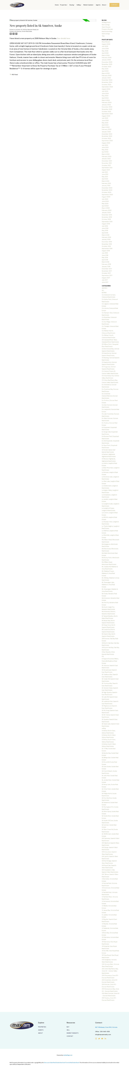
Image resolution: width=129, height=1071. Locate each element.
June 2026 (105, 48)
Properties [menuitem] (63, 5)
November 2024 (107, 82)
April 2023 (105, 125)
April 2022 (105, 152)
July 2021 (105, 172)
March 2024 (106, 100)
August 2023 (106, 116)
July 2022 (105, 145)
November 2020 (107, 190)
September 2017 (107, 275)
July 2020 (105, 199)
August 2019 (106, 224)
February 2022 (106, 156)
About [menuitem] (104, 5)
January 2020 (106, 212)
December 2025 (107, 62)
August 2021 (106, 170)
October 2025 (106, 66)
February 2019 (106, 237)
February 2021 (106, 183)
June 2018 (105, 255)
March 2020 (106, 208)
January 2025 (106, 78)
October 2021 (106, 165)
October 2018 (106, 246)
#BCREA (104, 288)
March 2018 (105, 262)
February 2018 (106, 264)
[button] (114, 5)
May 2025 (105, 69)
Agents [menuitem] (98, 5)
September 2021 (107, 168)
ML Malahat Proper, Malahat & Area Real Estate (108, 573)
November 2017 (107, 271)
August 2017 (106, 278)
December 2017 (107, 269)
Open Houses (106, 27)
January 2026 (106, 60)
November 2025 (107, 64)
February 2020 (106, 210)
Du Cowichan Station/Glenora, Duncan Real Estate (110, 396)
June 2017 (105, 282)
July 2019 (105, 226)
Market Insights (72, 1033)
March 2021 (105, 181)
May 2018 (105, 257)
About (40, 1033)
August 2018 (106, 251)
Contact (70, 1036)
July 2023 (105, 118)
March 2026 (106, 55)
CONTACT (114, 5)
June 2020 (105, 201)
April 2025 (105, 71)
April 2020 (105, 206)
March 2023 (106, 127)
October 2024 (106, 84)
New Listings (106, 25)
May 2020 (105, 203)
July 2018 (105, 253)
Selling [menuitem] (79, 5)
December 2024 (107, 80)
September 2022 (107, 141)
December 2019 (107, 215)
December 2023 (107, 107)
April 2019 (105, 233)
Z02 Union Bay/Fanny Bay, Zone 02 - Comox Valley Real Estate (110, 971)
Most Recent (106, 42)
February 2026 (106, 57)
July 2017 (105, 280)
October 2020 (106, 192)
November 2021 (107, 163)
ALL (103, 290)
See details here (63, 38)
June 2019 (105, 228)
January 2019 (106, 239)
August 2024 (106, 89)
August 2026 (106, 44)
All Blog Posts (106, 22)
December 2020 (107, 188)
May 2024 (105, 96)
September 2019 (107, 221)
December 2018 (107, 242)
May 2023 (105, 123)
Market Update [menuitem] (88, 5)
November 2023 (107, 109)
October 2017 (106, 273)
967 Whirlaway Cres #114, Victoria (106, 1027)
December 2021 (107, 161)
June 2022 (105, 147)
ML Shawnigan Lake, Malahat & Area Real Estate (108, 584)
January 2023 (106, 132)
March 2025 (106, 73)
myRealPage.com (67, 1055)
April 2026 (105, 53)
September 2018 (107, 248)
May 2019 (105, 230)
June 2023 (105, 120)
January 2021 (106, 186)
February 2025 (106, 75)
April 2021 (105, 179)
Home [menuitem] (57, 5)
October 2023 (106, 111)
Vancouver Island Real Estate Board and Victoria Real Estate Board (61, 1062)
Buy (68, 1027)
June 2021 (105, 174)
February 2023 (106, 129)
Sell (68, 1030)
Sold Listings (106, 34)
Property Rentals (107, 29)
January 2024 (106, 105)
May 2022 (105, 150)
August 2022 (106, 143)
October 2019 (106, 219)
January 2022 (106, 159)
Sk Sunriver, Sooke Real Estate (23, 31)
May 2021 (105, 177)
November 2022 (107, 136)
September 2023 (107, 114)
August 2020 (106, 197)
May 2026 (105, 51)
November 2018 (107, 244)
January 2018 (106, 266)
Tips (103, 36)
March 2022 (106, 154)
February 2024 (106, 102)
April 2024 (105, 98)
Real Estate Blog (107, 31)
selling (104, 728)
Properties (42, 1027)
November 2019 (107, 217)
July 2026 (105, 46)
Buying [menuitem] (72, 5)
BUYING (104, 292)
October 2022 (106, 138)
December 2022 (107, 134)
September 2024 (107, 87)
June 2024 (105, 93)
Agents (40, 1030)
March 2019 (105, 235)
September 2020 (107, 195)
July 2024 (105, 91)
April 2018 (105, 260)
